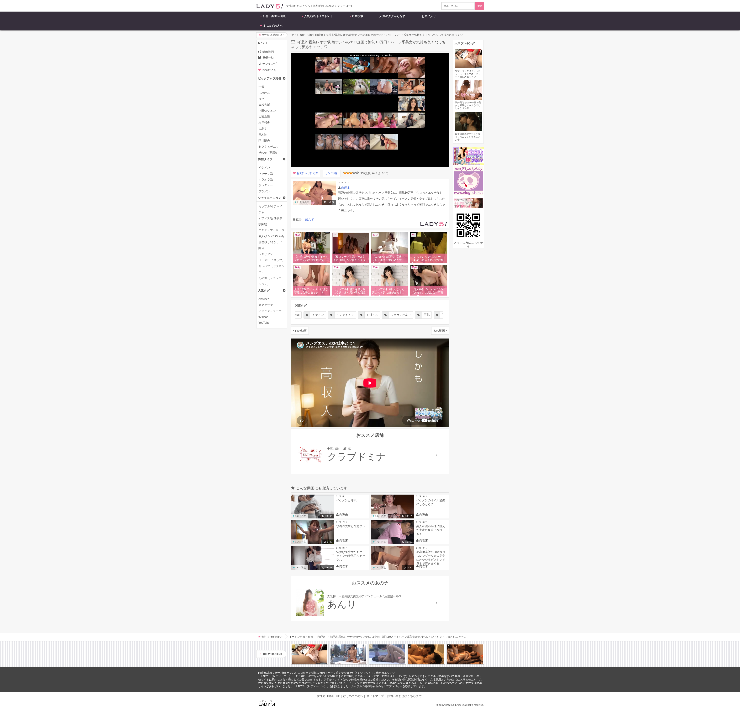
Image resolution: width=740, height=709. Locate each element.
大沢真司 (264, 116)
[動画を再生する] (314, 203)
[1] (344, 172)
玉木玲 (262, 134)
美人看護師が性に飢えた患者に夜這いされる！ (430, 529)
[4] (354, 172)
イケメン (264, 167)
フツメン (264, 191)
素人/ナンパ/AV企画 (271, 236)
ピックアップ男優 (269, 78)
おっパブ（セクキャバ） (271, 269)
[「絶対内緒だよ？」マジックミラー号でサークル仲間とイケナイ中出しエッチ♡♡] (387, 654)
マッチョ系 (265, 173)
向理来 (345, 187)
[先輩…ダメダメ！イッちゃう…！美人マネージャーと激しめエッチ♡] (309, 654)
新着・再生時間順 (274, 16)
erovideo (263, 299)
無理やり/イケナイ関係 (270, 245)
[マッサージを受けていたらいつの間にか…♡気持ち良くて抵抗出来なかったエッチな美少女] (465, 654)
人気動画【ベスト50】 (318, 16)
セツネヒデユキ (268, 146)
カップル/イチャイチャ (270, 209)
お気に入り (429, 16)
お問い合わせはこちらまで (404, 696)
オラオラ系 (265, 179)
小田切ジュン (267, 110)
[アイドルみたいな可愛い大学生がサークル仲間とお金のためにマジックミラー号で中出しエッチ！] (348, 654)
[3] (351, 172)
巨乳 (398, 314)
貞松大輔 (264, 104)
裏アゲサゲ (265, 305)
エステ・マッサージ (271, 230)
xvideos (263, 316)
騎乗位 (439, 314)
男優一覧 (268, 57)
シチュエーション (269, 197)
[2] (348, 172)
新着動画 (268, 51)
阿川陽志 (264, 140)
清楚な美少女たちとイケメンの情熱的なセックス (350, 555)
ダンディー (265, 185)
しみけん (264, 92)
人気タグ (264, 290)
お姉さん (344, 314)
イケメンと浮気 (346, 500)
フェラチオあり (372, 314)
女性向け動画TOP (328, 696)
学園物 (262, 224)
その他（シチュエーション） (271, 281)
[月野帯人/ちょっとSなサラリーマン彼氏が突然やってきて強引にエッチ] (426, 654)
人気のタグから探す (392, 16)
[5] (357, 172)
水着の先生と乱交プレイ (350, 528)
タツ (261, 98)
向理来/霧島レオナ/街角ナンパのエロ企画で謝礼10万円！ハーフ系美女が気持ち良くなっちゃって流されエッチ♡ (326, 672)
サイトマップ (375, 696)
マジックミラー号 (270, 310)
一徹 (261, 86)
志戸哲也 (264, 122)
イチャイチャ (316, 314)
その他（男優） (268, 152)
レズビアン (265, 254)
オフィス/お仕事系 (270, 218)
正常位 (418, 314)
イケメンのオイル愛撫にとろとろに (430, 502)
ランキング (269, 63)
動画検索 (357, 16)
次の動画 (439, 330)
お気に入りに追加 (307, 173)
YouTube (263, 322)
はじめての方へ (272, 25)
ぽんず (309, 219)
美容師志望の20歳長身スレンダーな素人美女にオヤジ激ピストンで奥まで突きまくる (430, 557)
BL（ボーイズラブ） (271, 260)
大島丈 (262, 128)
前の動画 (301, 330)
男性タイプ (265, 159)
